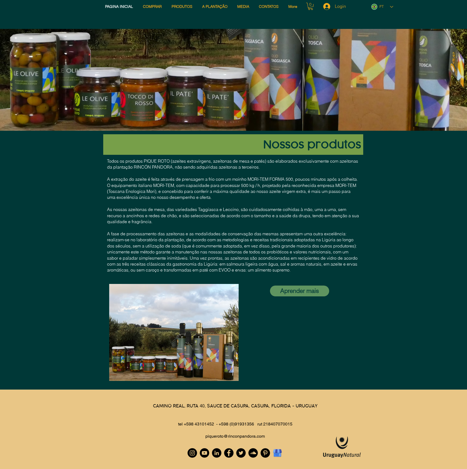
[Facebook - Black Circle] (229, 453)
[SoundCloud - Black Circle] (253, 453)
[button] (310, 6)
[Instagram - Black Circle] (192, 453)
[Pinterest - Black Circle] (265, 453)
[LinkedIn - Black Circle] (216, 453)
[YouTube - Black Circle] (204, 453)
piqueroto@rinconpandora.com (235, 436)
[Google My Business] (277, 453)
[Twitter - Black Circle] (241, 453)
